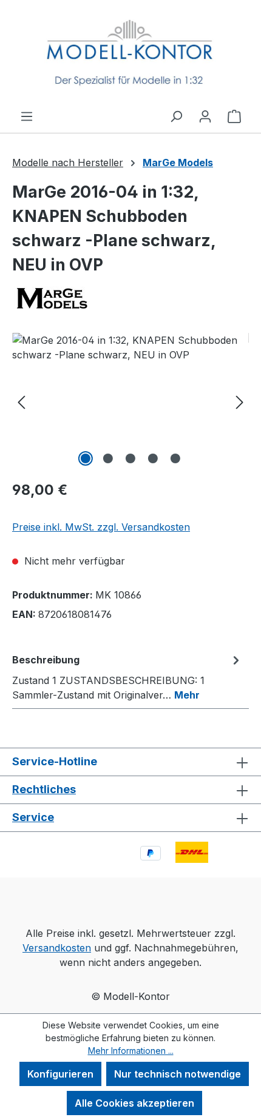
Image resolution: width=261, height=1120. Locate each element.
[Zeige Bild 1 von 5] (85, 458)
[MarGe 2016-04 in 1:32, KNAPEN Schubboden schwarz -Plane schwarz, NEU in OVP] (130, 401)
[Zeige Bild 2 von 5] (108, 458)
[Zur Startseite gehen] (130, 54)
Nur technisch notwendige (177, 1074)
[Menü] (26, 116)
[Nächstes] (240, 401)
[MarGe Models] (130, 297)
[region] (130, 401)
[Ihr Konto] (205, 116)
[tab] (127, 676)
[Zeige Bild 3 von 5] (130, 458)
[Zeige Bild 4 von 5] (153, 458)
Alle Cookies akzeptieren (134, 1103)
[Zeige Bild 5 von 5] (175, 458)
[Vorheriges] (21, 401)
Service (33, 817)
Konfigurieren (60, 1074)
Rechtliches (44, 789)
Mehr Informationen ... (131, 1050)
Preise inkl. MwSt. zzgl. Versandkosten (101, 527)
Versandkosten (56, 948)
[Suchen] (176, 116)
